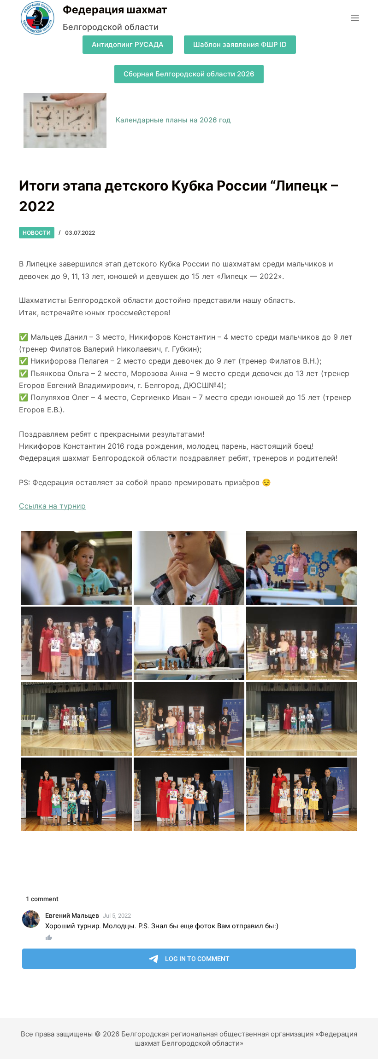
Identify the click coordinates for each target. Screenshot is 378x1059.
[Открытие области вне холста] (355, 18)
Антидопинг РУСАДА (128, 44)
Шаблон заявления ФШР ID (240, 44)
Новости (37, 232)
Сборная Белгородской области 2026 (189, 73)
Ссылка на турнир (52, 505)
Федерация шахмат (115, 9)
